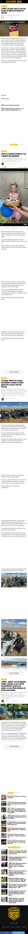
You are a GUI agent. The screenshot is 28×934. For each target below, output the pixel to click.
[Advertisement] (14, 78)
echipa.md (3, 95)
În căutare (18, 927)
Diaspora (13, 927)
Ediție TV (3, 927)
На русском (23, 927)
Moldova (8, 927)
